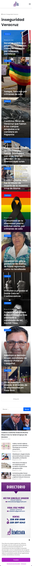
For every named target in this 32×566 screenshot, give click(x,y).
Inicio (4, 14)
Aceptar (16, 560)
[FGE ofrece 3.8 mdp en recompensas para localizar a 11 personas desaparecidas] (6, 465)
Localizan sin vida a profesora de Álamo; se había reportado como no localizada (15, 265)
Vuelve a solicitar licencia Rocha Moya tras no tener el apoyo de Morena (14, 434)
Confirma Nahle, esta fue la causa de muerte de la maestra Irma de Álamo (16, 184)
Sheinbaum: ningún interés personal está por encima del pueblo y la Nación (21, 456)
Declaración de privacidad (13, 563)
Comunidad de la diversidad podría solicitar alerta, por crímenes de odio (14, 224)
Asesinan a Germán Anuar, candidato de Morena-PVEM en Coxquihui (15, 359)
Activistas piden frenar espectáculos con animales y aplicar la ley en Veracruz (21, 475)
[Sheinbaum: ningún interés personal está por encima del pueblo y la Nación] (6, 456)
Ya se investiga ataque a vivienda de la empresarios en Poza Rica (15, 386)
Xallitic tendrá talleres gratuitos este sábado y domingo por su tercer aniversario (20, 446)
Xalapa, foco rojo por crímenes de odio (15, 93)
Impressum (23, 563)
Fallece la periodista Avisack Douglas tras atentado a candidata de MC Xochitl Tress (15, 318)
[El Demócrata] (16, 4)
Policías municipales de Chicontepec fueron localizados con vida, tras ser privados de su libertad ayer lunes (15, 155)
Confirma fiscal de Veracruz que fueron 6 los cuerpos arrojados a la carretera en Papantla (15, 128)
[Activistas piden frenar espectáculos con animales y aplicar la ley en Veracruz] (6, 475)
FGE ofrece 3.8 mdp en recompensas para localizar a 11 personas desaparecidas (19, 465)
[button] (29, 540)
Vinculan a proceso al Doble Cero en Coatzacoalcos (16, 293)
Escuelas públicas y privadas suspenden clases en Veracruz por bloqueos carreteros (15, 48)
